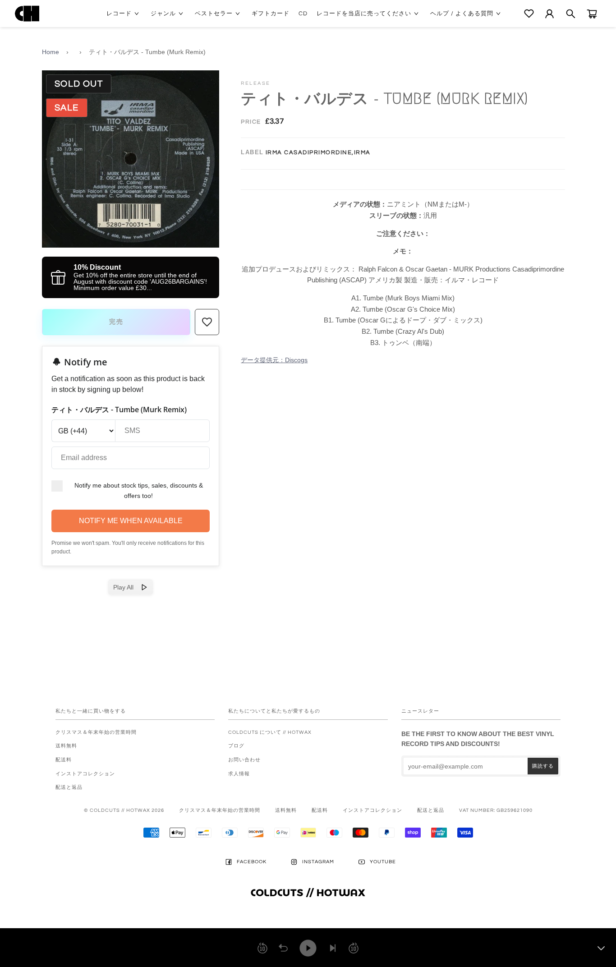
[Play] (308, 948)
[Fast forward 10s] (353, 948)
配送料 (63, 759)
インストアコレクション (85, 773)
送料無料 (66, 745)
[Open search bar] (570, 13)
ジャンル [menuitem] (163, 13)
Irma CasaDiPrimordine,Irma (318, 152)
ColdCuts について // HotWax (270, 732)
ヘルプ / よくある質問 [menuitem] (461, 13)
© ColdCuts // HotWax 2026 (124, 810)
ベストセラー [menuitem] (214, 13)
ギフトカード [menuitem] (271, 13)
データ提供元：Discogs (274, 360)
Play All (127, 587)
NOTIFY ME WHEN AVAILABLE (131, 521)
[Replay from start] (283, 948)
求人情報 (239, 773)
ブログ (236, 745)
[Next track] (332, 948)
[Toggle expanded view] (601, 948)
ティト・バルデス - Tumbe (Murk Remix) (147, 51)
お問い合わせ (244, 759)
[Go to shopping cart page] (592, 13)
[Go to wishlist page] (529, 13)
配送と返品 (69, 787)
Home (50, 51)
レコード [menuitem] (119, 13)
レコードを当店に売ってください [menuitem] (364, 13)
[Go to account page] (549, 13)
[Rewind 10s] (262, 948)
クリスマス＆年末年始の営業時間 (96, 732)
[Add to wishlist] (207, 322)
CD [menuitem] (303, 13)
